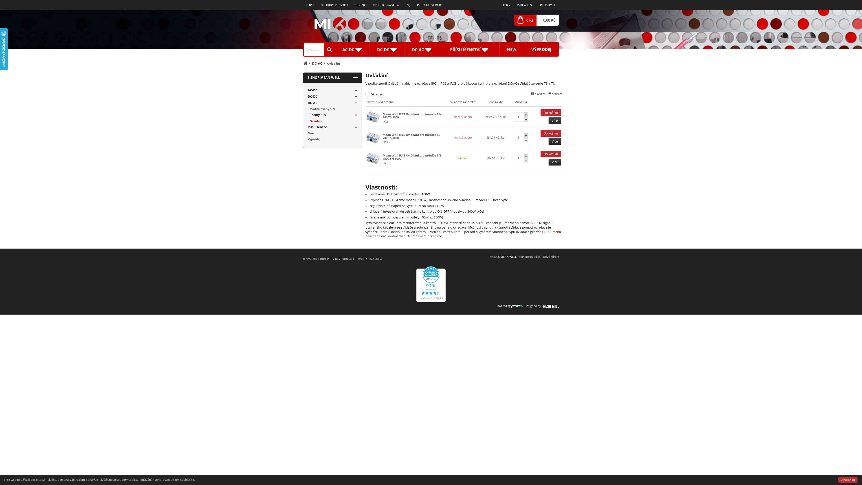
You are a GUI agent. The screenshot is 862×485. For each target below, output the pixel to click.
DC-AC (312, 103)
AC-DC (312, 90)
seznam (556, 94)
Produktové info (429, 5)
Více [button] (555, 121)
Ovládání (316, 121)
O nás (310, 5)
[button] (507, 5)
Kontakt (361, 5)
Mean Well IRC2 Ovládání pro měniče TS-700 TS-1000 (412, 136)
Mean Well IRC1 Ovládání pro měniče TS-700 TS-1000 (412, 115)
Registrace (548, 5)
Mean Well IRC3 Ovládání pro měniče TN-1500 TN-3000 (412, 157)
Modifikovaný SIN (322, 109)
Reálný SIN (318, 115)
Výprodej (541, 49)
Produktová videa (386, 5)
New (511, 49)
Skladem (377, 94)
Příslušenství (318, 127)
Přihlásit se (525, 5)
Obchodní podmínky (334, 5)
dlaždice (539, 94)
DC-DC (312, 96)
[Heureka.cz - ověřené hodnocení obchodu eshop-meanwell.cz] (431, 284)
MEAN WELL (508, 257)
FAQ (407, 5)
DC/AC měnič (552, 232)
